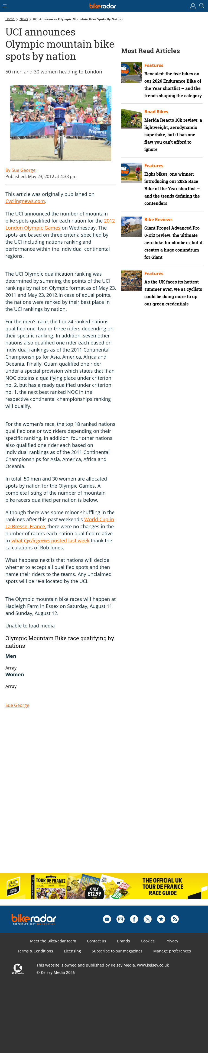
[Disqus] (89, 798)
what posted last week (50, 540)
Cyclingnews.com (25, 201)
